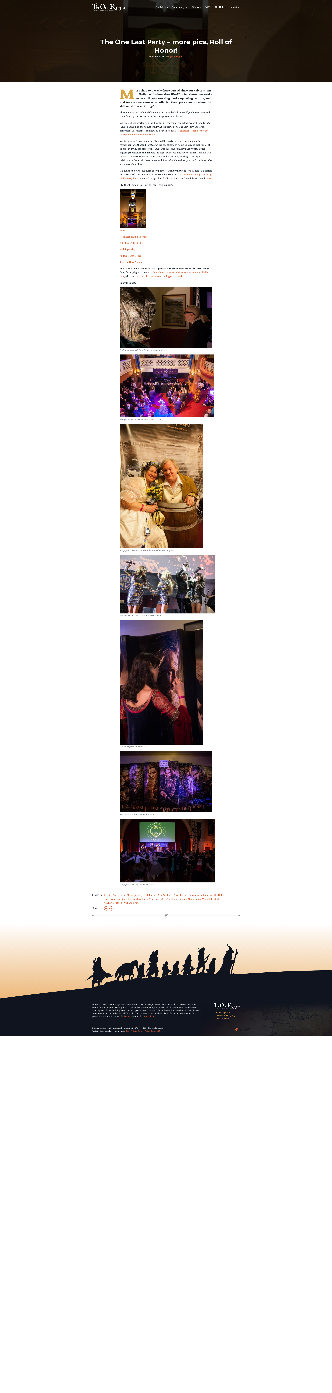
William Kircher (131, 902)
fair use (127, 1016)
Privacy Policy (144, 1031)
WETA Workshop (113, 902)
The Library (161, 7)
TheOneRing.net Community (186, 898)
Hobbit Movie (126, 894)
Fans (114, 894)
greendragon (176, 56)
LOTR (208, 7)
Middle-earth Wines (130, 255)
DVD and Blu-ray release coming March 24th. (159, 276)
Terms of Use (156, 1031)
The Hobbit (221, 7)
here (209, 178)
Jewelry (138, 894)
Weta (122, 230)
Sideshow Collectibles (131, 243)
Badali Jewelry (127, 249)
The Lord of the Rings (115, 898)
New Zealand (165, 894)
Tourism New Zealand (131, 262)
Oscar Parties (180, 894)
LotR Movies (150, 894)
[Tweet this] (106, 908)
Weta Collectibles (211, 898)
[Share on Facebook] (111, 908)
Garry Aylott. (131, 1031)
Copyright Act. (149, 1016)
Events (107, 894)
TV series (196, 7)
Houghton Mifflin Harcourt (134, 236)
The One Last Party (138, 898)
